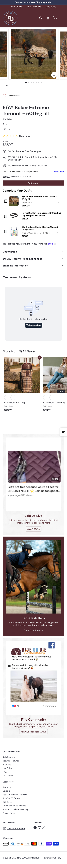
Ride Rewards (34, 6)
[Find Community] (33, 678)
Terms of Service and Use (14, 805)
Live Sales (51, 6)
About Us (7, 787)
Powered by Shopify (52, 857)
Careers (6, 791)
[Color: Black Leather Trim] (12, 397)
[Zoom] (54, 75)
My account (8, 775)
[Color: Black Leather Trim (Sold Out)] (51, 397)
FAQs (5, 772)
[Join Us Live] (33, 474)
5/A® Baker (27, 351)
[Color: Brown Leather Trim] (45, 397)
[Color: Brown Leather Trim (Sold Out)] (6, 397)
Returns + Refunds (11, 760)
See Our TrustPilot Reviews (15, 794)
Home (5, 85)
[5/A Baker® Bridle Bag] (22, 385)
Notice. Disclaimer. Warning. (15, 809)
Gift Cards (16, 6)
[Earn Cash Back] (33, 577)
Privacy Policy (9, 813)
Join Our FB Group (11, 798)
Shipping (6, 176)
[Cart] (55, 18)
